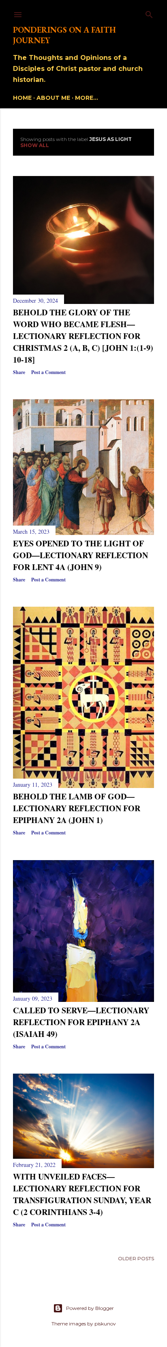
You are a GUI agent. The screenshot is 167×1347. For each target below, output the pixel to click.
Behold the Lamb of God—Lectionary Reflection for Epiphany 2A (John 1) (76, 808)
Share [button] (19, 372)
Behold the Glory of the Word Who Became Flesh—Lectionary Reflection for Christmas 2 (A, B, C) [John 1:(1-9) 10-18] (83, 335)
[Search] (149, 13)
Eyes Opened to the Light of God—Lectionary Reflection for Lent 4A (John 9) (80, 555)
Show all (34, 145)
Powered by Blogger (90, 1308)
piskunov (105, 1324)
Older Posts (136, 1258)
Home (22, 97)
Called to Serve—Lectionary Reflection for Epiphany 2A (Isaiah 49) (81, 1022)
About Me (53, 97)
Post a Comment (48, 372)
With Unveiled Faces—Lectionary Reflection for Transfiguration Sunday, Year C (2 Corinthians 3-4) (82, 1194)
